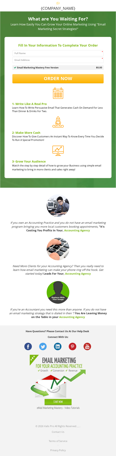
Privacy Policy (58, 450)
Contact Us (58, 432)
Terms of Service (58, 441)
